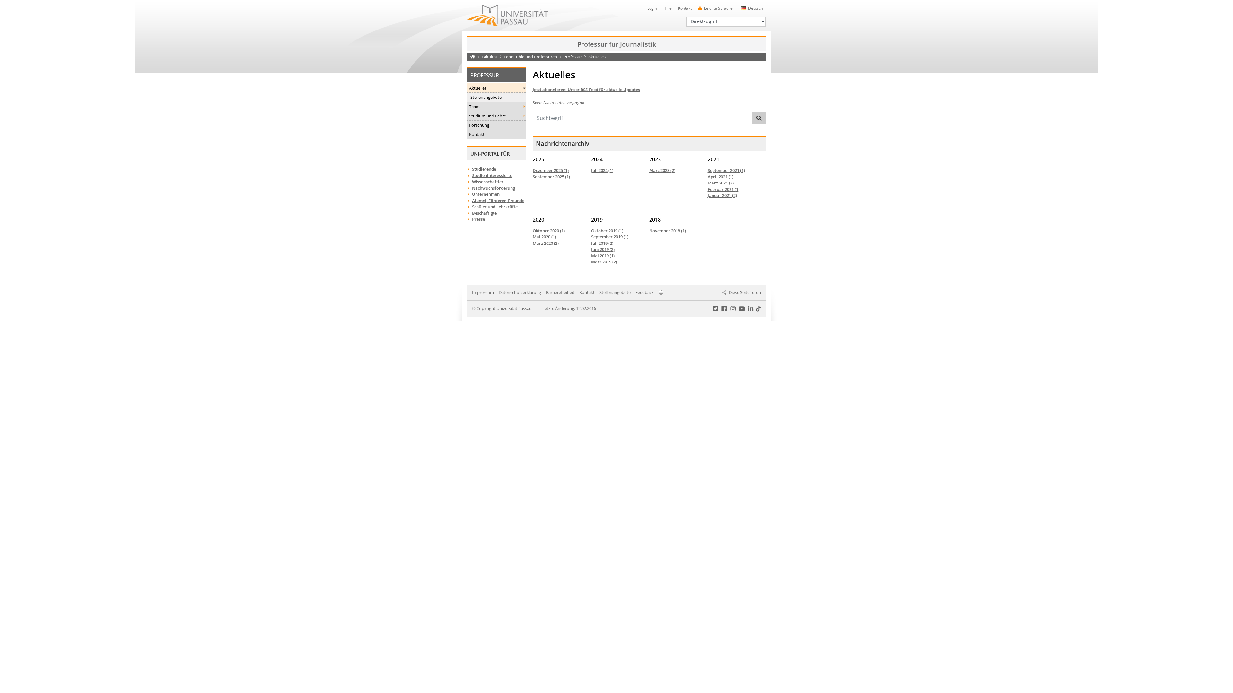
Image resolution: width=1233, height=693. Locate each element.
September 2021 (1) (726, 170)
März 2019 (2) (604, 262)
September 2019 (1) (609, 237)
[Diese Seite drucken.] (661, 292)
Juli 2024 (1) (602, 170)
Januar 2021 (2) (722, 195)
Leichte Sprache (718, 8)
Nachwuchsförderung (493, 188)
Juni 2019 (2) (603, 249)
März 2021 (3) (721, 183)
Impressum (483, 292)
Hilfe (667, 8)
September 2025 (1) (551, 177)
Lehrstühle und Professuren (530, 57)
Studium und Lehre (487, 116)
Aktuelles (477, 88)
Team (474, 106)
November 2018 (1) (667, 231)
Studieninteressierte (492, 175)
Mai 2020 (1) (544, 237)
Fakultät (489, 57)
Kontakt (685, 8)
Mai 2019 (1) (603, 256)
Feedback (644, 292)
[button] (752, 8)
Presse (478, 219)
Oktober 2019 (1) (607, 231)
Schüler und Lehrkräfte (495, 207)
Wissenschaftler (487, 181)
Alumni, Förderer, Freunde (498, 200)
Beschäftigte (484, 213)
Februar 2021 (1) (723, 189)
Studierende (484, 169)
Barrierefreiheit (560, 292)
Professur (573, 57)
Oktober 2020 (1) (549, 231)
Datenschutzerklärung (520, 292)
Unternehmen (486, 194)
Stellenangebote (486, 97)
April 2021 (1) (720, 177)
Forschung (479, 125)
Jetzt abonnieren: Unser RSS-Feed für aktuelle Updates (586, 89)
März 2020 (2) (546, 243)
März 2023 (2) (662, 170)
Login (652, 8)
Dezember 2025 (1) (551, 170)
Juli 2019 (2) (602, 243)
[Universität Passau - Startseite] (507, 15)
